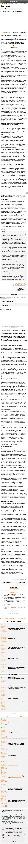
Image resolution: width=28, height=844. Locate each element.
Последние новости (14, 592)
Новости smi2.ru (3, 590)
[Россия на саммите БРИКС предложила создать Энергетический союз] (4, 629)
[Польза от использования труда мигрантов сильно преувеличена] (4, 765)
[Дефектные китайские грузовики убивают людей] (4, 755)
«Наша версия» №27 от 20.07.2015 (21, 283)
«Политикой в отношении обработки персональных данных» (14, 837)
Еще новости (14, 611)
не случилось (11, 541)
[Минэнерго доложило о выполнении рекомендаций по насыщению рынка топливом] (4, 744)
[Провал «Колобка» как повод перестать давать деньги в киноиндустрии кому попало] (4, 732)
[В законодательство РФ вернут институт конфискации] (4, 638)
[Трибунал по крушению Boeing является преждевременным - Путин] (4, 668)
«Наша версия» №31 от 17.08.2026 (21, 577)
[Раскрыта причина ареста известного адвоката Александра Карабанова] (4, 789)
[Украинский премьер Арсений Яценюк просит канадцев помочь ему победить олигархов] (4, 704)
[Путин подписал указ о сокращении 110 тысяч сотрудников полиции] (4, 648)
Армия (15, 47)
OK (14, 841)
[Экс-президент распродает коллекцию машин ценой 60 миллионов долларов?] (4, 690)
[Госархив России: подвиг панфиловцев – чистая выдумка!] (4, 658)
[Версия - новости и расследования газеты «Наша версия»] (4, 2)
